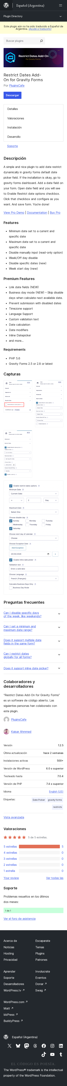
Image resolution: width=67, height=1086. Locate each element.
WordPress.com (16, 1002)
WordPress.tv (14, 990)
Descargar (12, 95)
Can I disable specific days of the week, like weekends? (22, 614)
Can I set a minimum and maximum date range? (20, 628)
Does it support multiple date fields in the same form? (22, 641)
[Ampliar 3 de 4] (27, 435)
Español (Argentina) (25, 1037)
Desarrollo (14, 136)
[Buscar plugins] (41, 40)
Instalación (14, 127)
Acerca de (10, 941)
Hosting (9, 953)
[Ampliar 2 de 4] (58, 385)
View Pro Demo (14, 212)
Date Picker (39, 800)
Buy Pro (55, 212)
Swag (40, 990)
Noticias (9, 947)
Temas (39, 947)
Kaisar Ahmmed (21, 731)
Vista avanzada (14, 817)
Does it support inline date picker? (26, 668)
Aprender (9, 971)
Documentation (37, 212)
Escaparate (42, 941)
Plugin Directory (13, 16)
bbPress (11, 1014)
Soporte (12, 146)
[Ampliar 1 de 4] (27, 385)
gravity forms (55, 800)
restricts (57, 807)
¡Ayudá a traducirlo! (40, 28)
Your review (11, 878)
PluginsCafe (16, 85)
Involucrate (42, 971)
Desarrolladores (14, 984)
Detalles (12, 109)
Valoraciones (15, 118)
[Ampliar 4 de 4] (58, 485)
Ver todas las (54, 878)
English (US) (56, 791)
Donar (41, 984)
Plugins (39, 953)
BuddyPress (13, 1021)
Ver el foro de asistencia (20, 918)
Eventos (40, 977)
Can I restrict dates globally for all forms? (18, 655)
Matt (9, 1008)
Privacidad (11, 959)
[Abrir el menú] (61, 5)
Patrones (41, 959)
